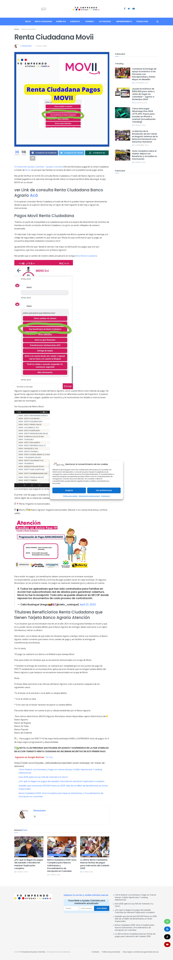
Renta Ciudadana (43, 21)
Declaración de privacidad (89, 496)
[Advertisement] (137, 194)
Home (16, 29)
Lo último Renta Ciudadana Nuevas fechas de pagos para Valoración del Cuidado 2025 (94, 864)
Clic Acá (49, 757)
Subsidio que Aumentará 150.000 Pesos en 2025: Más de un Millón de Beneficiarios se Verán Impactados (136, 919)
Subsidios (75, 21)
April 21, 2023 (88, 604)
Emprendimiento (124, 21)
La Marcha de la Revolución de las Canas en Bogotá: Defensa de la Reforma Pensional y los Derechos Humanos (145, 136)
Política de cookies (70, 496)
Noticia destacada (57, 855)
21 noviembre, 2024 (141, 83)
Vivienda (89, 21)
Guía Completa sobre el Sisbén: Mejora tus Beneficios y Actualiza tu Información (144, 155)
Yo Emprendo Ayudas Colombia (32, 952)
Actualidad (105, 21)
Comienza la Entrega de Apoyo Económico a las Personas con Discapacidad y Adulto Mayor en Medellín (144, 74)
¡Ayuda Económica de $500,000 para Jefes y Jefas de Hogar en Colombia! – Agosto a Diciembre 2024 (143, 94)
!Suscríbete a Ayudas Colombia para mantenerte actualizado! (86, 902)
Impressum (105, 496)
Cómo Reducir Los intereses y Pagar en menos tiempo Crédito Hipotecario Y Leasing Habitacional (135, 897)
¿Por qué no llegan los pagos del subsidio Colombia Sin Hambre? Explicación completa (61, 781)
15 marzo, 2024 (139, 162)
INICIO (28, 21)
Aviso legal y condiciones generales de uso (141, 952)
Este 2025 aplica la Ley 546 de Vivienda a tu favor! (43, 777)
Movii (27, 170)
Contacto (95, 952)
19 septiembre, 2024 (141, 145)
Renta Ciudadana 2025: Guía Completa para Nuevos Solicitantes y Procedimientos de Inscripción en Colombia (134, 927)
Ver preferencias (104, 490)
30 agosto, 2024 (140, 103)
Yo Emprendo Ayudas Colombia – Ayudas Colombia (38, 166)
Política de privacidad (111, 952)
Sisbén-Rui (61, 21)
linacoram (27, 46)
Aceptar (69, 490)
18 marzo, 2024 (139, 125)
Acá (33, 195)
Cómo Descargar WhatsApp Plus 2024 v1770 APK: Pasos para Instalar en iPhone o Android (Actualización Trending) (144, 115)
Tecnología (142, 21)
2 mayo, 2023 (41, 46)
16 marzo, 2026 (22, 872)
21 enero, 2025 (54, 875)
